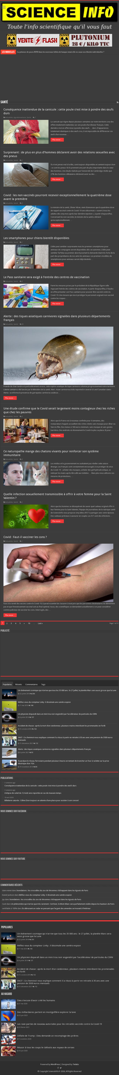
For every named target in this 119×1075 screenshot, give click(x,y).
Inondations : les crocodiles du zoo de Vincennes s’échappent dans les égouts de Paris (52, 890)
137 (32, 717)
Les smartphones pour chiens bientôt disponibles (36, 238)
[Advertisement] (59, 76)
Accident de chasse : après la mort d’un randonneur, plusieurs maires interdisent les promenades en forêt (61, 726)
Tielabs (76, 1064)
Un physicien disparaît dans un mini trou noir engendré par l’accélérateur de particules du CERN (57, 714)
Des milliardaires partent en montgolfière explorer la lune (46, 1012)
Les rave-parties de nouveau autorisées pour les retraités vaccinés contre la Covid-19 (59, 1024)
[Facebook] (58, 1068)
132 (35, 729)
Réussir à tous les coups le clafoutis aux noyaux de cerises (45, 1047)
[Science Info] (59, 15)
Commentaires (31, 684)
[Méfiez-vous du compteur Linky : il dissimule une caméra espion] (9, 706)
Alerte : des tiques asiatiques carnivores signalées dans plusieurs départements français (54, 749)
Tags (43, 684)
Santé (29, 117)
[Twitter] (60, 1068)
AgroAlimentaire (20, 117)
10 (29, 623)
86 (36, 767)
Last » (40, 623)
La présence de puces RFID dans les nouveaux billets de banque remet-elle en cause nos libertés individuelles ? (60, 52)
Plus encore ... (57, 140)
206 (33, 694)
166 (32, 705)
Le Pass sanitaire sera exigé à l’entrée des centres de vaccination (46, 277)
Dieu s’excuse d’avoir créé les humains (36, 1000)
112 (36, 743)
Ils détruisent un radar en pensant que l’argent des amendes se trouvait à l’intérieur (56, 908)
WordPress (55, 1064)
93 (23, 324)
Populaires (7, 684)
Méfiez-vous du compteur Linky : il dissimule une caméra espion (44, 702)
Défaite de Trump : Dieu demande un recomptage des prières (47, 1035)
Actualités (9, 117)
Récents (18, 684)
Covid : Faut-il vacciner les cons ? (25, 537)
